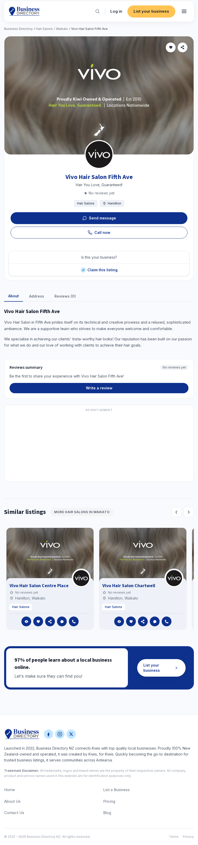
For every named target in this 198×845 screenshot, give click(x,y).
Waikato (62, 29)
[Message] (62, 621)
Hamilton (114, 203)
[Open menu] (184, 11)
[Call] (74, 621)
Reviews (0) (65, 296)
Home (9, 789)
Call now (102, 232)
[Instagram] (59, 734)
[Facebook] (48, 734)
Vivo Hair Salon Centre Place (39, 586)
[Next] (189, 512)
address (36, 296)
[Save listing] (171, 47)
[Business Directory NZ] (22, 734)
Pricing (109, 801)
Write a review (99, 388)
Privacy (188, 837)
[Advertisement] (99, 446)
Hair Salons (44, 29)
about (13, 296)
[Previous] (176, 512)
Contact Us (14, 812)
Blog (107, 812)
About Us (12, 801)
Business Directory (18, 29)
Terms (174, 837)
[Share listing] (182, 47)
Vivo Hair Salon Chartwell (128, 586)
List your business (151, 11)
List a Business (116, 789)
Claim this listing (102, 268)
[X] (71, 734)
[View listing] (26, 621)
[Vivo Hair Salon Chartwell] (174, 578)
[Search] (97, 11)
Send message (102, 218)
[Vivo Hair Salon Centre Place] (81, 578)
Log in (116, 11)
